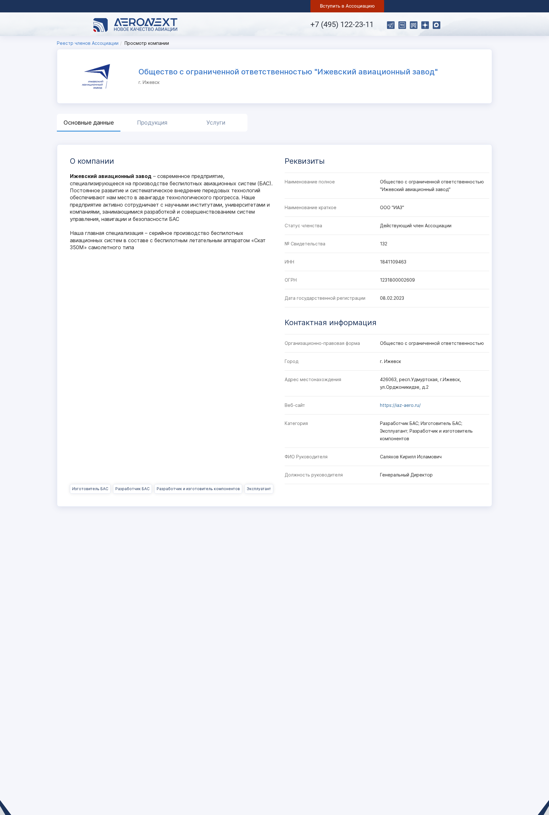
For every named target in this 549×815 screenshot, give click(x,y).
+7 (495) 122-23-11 (342, 24)
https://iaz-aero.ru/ (400, 405)
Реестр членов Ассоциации (88, 43)
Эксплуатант (259, 488)
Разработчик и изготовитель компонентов (198, 488)
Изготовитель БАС (90, 488)
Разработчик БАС (132, 488)
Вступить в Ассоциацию (347, 6)
